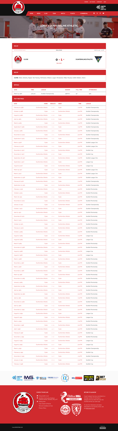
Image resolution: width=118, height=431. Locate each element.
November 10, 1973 (19, 200)
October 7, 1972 (18, 208)
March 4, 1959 (18, 321)
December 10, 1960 (19, 302)
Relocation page (90, 408)
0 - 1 (53, 294)
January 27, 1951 (18, 360)
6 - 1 (53, 274)
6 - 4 (53, 278)
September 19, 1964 (19, 286)
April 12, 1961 (17, 298)
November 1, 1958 (19, 325)
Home (31, 13)
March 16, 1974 (18, 197)
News (38, 13)
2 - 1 (53, 162)
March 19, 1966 (18, 274)
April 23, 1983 (17, 119)
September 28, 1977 (19, 158)
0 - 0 (53, 119)
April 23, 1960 (17, 305)
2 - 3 (53, 197)
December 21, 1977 (19, 150)
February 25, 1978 (19, 146)
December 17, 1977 (19, 154)
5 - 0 (53, 333)
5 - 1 (53, 181)
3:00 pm (80, 111)
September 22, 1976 (19, 177)
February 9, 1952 (18, 352)
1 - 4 (53, 313)
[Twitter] (97, 13)
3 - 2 (53, 169)
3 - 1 (53, 131)
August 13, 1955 (18, 344)
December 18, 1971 (19, 216)
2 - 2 (53, 193)
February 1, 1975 (18, 189)
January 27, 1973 (18, 204)
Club (45, 13)
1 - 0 (53, 111)
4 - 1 (53, 329)
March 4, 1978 (18, 142)
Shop (105, 1)
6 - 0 (53, 298)
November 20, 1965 (19, 278)
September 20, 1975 (19, 185)
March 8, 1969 (18, 243)
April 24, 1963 (17, 290)
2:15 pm (80, 337)
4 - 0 (53, 177)
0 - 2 (53, 185)
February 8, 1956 (18, 333)
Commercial (84, 13)
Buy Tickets (92, 1)
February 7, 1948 (18, 364)
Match (63, 13)
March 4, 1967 (18, 267)
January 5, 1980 (18, 131)
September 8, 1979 (19, 138)
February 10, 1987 (19, 107)
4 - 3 (53, 259)
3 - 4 (53, 352)
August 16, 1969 (18, 239)
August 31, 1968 (18, 251)
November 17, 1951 (19, 356)
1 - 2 (53, 204)
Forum (85, 5)
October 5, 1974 (18, 193)
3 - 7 (53, 356)
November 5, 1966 (19, 270)
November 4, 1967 (19, 263)
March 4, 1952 (17, 348)
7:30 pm (80, 107)
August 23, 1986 (18, 115)
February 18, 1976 (19, 181)
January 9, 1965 (18, 282)
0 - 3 (53, 150)
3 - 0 (53, 243)
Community (99, 1)
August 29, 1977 (18, 166)
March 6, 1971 (17, 220)
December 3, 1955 (19, 337)
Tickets (72, 13)
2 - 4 (53, 321)
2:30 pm (80, 360)
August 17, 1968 (18, 255)
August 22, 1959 (18, 313)
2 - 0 (53, 107)
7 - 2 (53, 286)
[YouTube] (103, 13)
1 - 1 (53, 127)
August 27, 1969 (18, 235)
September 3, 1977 (19, 162)
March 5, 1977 (17, 173)
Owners (86, 1)
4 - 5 (53, 309)
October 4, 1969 (18, 232)
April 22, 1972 (17, 212)
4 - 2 (53, 142)
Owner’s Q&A (87, 6)
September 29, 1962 (19, 294)
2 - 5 (53, 325)
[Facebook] (94, 13)
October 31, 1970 (18, 224)
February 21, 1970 (19, 228)
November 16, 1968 (19, 247)
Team (54, 13)
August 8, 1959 (18, 317)
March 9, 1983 (18, 123)
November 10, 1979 (19, 134)
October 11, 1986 (18, 111)
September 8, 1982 (19, 127)
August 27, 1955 (18, 340)
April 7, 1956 (17, 329)
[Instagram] (100, 13)
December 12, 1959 (19, 309)
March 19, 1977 (18, 169)
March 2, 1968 (18, 259)
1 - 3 (53, 305)
